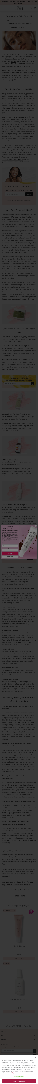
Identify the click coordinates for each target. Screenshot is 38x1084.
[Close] (36, 1058)
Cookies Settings (19, 1076)
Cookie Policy (10, 1073)
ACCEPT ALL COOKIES (19, 1081)
